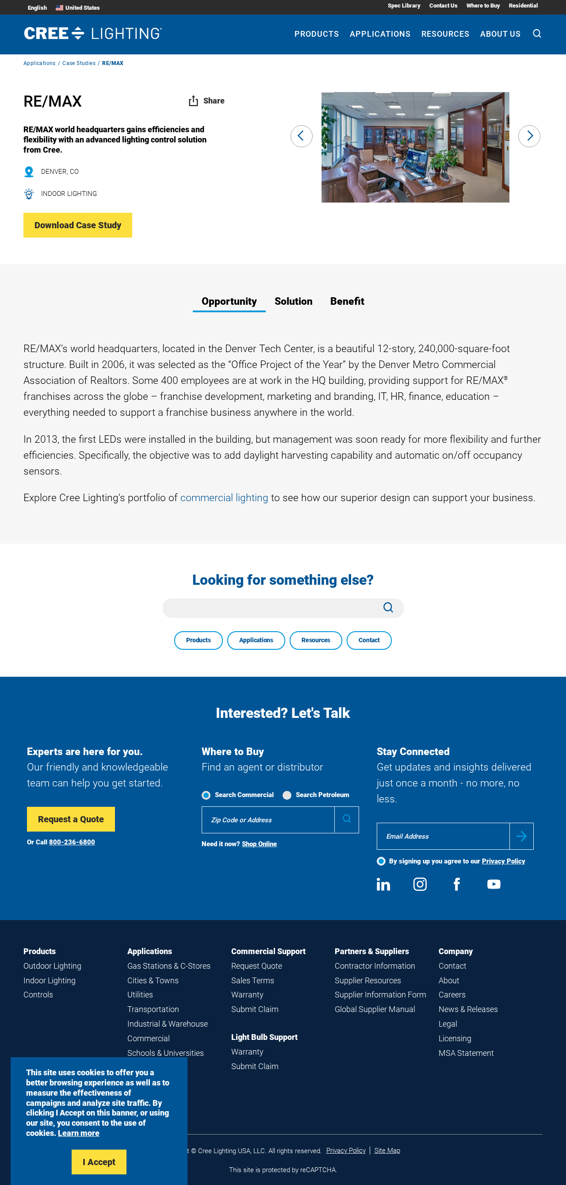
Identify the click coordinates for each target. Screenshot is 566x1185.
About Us (500, 33)
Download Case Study (77, 225)
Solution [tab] (294, 301)
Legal (448, 1023)
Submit (521, 836)
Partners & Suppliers (372, 951)
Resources (445, 33)
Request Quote (256, 965)
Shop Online (259, 844)
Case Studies (79, 63)
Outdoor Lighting (52, 965)
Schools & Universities (165, 1053)
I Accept (99, 1162)
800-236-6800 (72, 842)
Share (214, 100)
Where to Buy (483, 5)
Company (456, 951)
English (37, 7)
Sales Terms (252, 980)
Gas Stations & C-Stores (168, 965)
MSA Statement (466, 1053)
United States (82, 7)
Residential (523, 5)
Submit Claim (255, 1009)
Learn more (78, 1133)
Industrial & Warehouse (167, 1023)
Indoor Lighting (49, 980)
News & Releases (468, 1009)
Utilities (140, 994)
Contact (369, 640)
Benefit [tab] (347, 301)
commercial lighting (224, 498)
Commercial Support (268, 951)
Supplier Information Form (380, 994)
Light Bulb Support (264, 1037)
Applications (380, 33)
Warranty (247, 994)
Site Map (387, 1150)
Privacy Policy (503, 861)
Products (316, 33)
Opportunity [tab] (229, 301)
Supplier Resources (368, 980)
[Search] (537, 34)
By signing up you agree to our (457, 861)
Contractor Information (375, 965)
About (449, 980)
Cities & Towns (153, 980)
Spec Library (404, 5)
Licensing (455, 1038)
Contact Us (443, 5)
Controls (38, 994)
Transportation (153, 1009)
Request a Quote (71, 819)
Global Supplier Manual (375, 1009)
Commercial (148, 1038)
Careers (452, 994)
